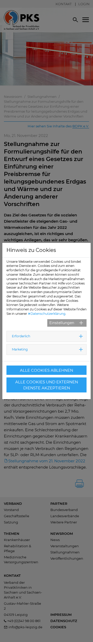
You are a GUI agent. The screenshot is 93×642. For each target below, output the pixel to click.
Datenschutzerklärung (47, 314)
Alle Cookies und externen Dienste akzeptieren (46, 385)
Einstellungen (61, 322)
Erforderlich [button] (21, 336)
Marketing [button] (20, 349)
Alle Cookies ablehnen (46, 370)
